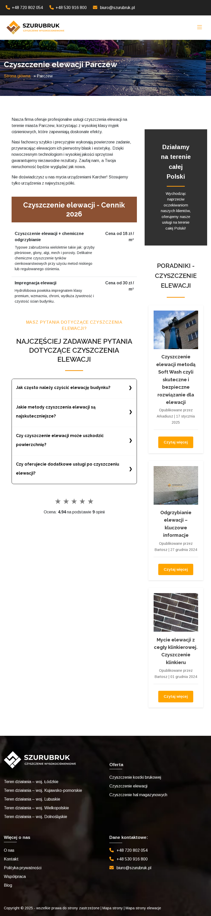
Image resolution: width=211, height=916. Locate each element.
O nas (9, 850)
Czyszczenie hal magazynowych (138, 795)
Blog (8, 885)
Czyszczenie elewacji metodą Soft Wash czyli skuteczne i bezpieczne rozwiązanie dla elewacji (176, 379)
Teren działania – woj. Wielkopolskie (36, 808)
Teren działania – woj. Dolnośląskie (35, 816)
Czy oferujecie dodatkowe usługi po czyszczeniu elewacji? (67, 469)
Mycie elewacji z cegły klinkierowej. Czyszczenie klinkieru (176, 651)
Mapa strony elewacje (143, 908)
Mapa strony (112, 908)
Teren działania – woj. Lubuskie (32, 799)
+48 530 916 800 (71, 7)
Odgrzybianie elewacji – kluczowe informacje (175, 524)
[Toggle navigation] (200, 27)
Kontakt (11, 859)
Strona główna (17, 76)
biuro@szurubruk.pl (117, 7)
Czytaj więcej (176, 442)
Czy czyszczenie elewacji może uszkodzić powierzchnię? (60, 440)
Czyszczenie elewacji (128, 786)
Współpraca (15, 876)
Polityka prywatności (22, 868)
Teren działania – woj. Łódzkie (31, 781)
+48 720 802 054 (27, 7)
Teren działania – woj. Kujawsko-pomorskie (43, 790)
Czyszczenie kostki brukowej (135, 777)
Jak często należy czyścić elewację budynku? (63, 387)
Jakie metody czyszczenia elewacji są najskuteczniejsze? (55, 412)
